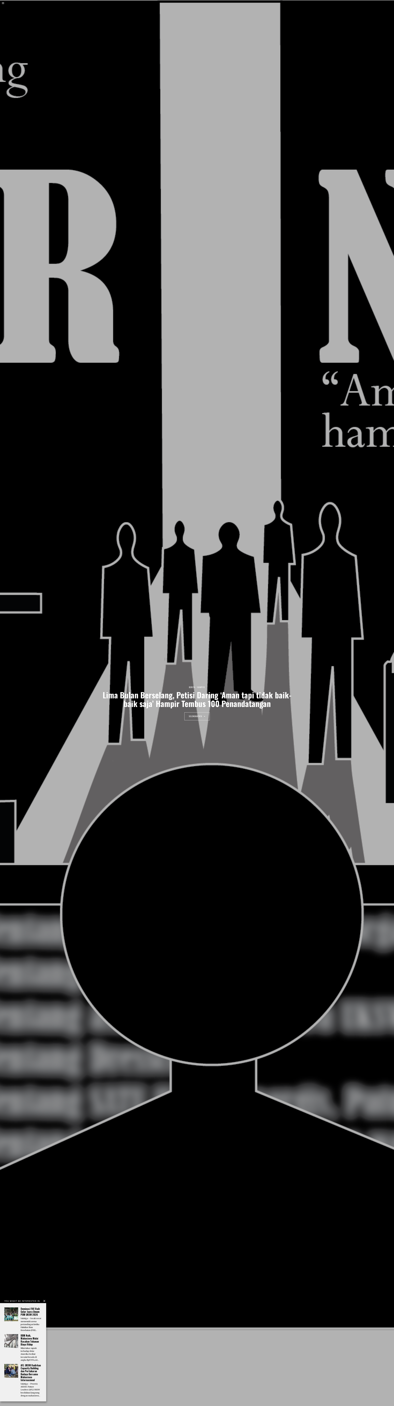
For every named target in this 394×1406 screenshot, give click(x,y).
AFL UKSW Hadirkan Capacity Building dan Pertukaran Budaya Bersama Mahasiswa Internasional (31, 1372)
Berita (192, 687)
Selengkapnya (196, 716)
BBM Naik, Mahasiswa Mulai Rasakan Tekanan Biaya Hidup (30, 1340)
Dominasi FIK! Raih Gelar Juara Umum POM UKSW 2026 (30, 1311)
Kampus (201, 687)
